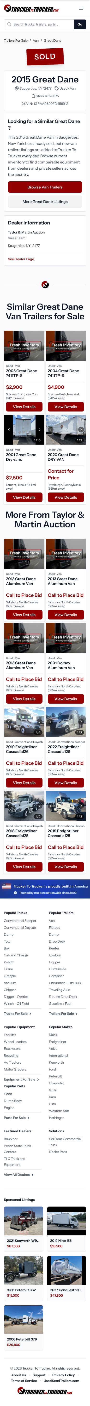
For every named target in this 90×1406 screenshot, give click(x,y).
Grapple (10, 976)
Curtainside (57, 969)
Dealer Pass (58, 1152)
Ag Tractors (12, 1062)
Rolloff (9, 962)
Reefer (54, 948)
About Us (18, 1375)
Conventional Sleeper (20, 921)
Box (7, 948)
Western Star (59, 1111)
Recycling (11, 1055)
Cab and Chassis (16, 955)
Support (39, 1375)
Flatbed (54, 927)
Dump (8, 934)
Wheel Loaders (15, 1042)
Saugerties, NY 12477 (35, 88)
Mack (53, 1035)
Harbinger (56, 1118)
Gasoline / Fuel (60, 1003)
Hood (8, 1094)
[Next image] (39, 430)
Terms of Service (24, 1381)
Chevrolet (56, 1083)
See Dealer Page (21, 259)
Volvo (53, 1048)
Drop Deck (57, 941)
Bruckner (11, 1139)
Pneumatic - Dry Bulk (65, 983)
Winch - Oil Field (16, 1003)
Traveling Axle (59, 990)
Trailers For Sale (16, 40)
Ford (52, 1069)
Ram (52, 1097)
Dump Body (13, 1101)
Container (56, 976)
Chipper (10, 990)
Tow (7, 941)
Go (80, 24)
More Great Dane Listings (45, 201)
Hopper (54, 962)
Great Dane (52, 40)
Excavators (12, 1048)
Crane (8, 969)
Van (36, 40)
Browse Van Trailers (45, 187)
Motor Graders (15, 1069)
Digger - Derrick (16, 997)
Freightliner (57, 1042)
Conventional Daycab (20, 927)
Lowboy (55, 955)
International (58, 1055)
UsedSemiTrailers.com (61, 1381)
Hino (52, 1104)
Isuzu (53, 1090)
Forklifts (10, 1035)
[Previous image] (9, 430)
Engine (9, 1108)
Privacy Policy (63, 1375)
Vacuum (10, 983)
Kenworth (56, 1062)
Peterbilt (55, 1076)
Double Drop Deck (63, 997)
